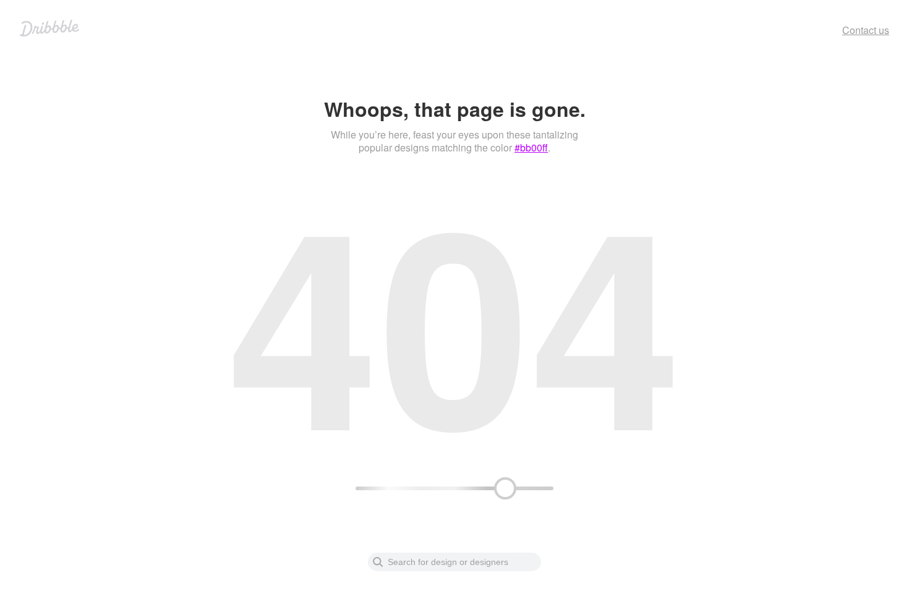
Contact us (865, 30)
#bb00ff (531, 147)
